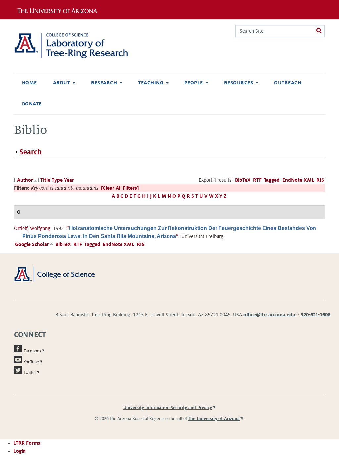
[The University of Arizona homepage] (59, 9)
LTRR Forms (26, 443)
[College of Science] (62, 274)
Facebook (32, 351)
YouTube (31, 362)
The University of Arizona (214, 418)
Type (57, 180)
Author (25, 180)
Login (19, 451)
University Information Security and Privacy (167, 407)
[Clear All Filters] (120, 188)
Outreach (287, 82)
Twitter (30, 372)
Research (104, 82)
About (61, 82)
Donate (32, 103)
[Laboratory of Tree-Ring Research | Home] (80, 45)
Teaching (150, 82)
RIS (320, 180)
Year (69, 180)
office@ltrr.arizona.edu (271, 314)
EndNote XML (298, 180)
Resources (238, 82)
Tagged (272, 180)
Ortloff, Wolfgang (32, 228)
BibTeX (243, 180)
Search (30, 152)
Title (45, 180)
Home (29, 82)
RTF (257, 180)
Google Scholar (34, 244)
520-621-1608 (315, 314)
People (193, 82)
